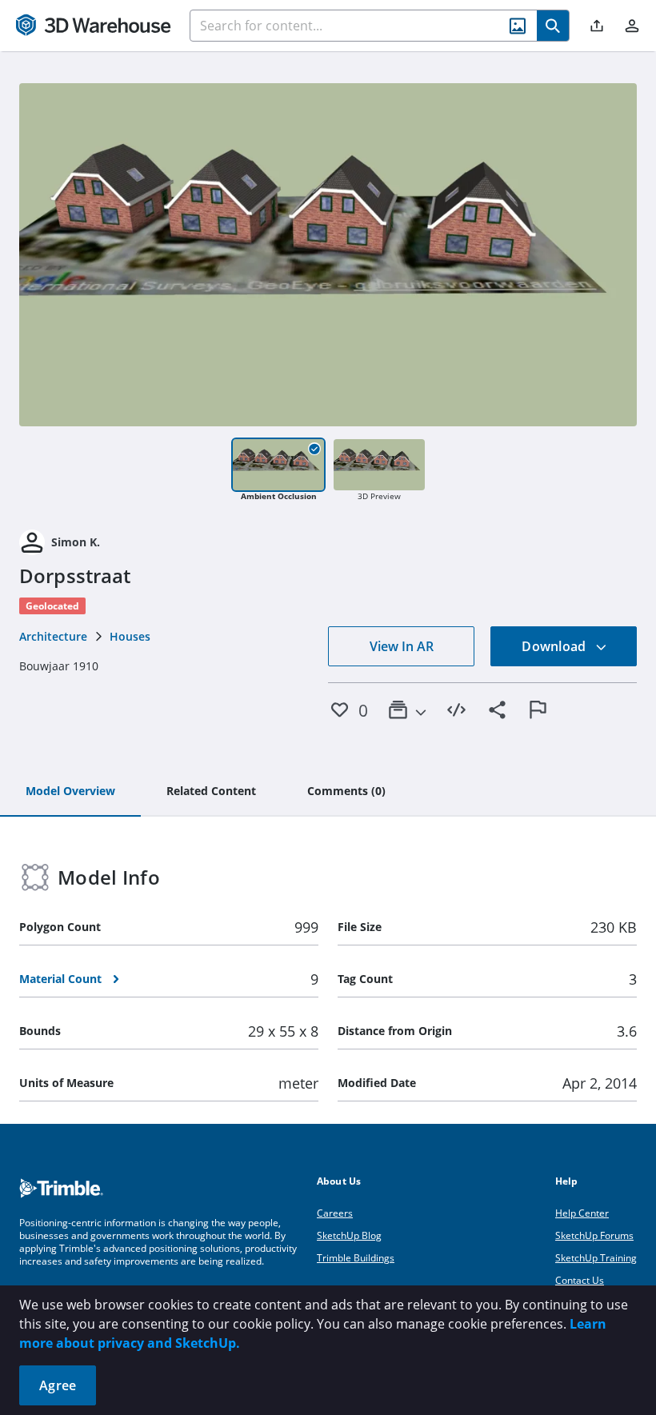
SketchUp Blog (349, 1235)
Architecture (53, 636)
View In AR (402, 646)
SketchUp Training (596, 1258)
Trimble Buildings (355, 1258)
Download (555, 646)
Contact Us (579, 1280)
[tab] (70, 792)
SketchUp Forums (594, 1235)
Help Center (582, 1213)
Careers (335, 1213)
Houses (130, 636)
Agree (57, 1385)
